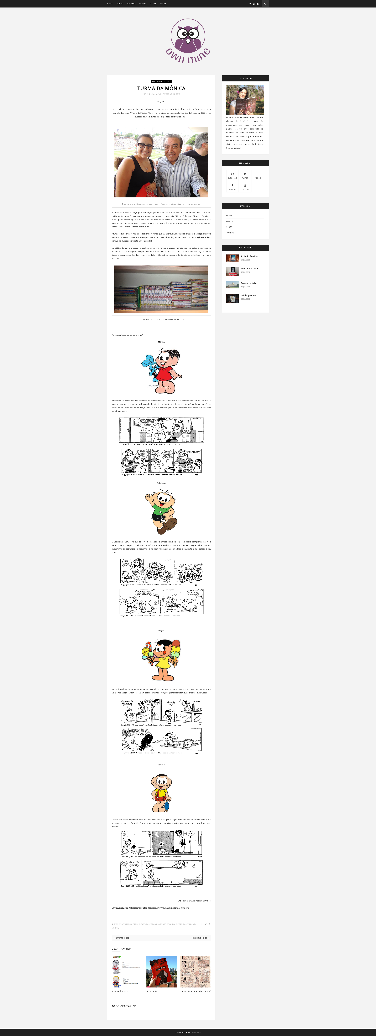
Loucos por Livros (249, 268)
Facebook (232, 189)
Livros (142, 4)
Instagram (232, 178)
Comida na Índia (248, 283)
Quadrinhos (181, 924)
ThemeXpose (196, 1032)
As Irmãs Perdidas (249, 256)
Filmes (153, 4)
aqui (119, 223)
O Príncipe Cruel (248, 295)
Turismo (131, 4)
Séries (163, 4)
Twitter (245, 178)
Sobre (120, 4)
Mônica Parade (120, 990)
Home (110, 4)
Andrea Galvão (154, 94)
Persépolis (151, 990)
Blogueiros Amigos (159, 907)
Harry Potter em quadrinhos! (195, 990)
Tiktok (258, 178)
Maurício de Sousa (166, 924)
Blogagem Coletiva (161, 82)
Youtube (245, 189)
